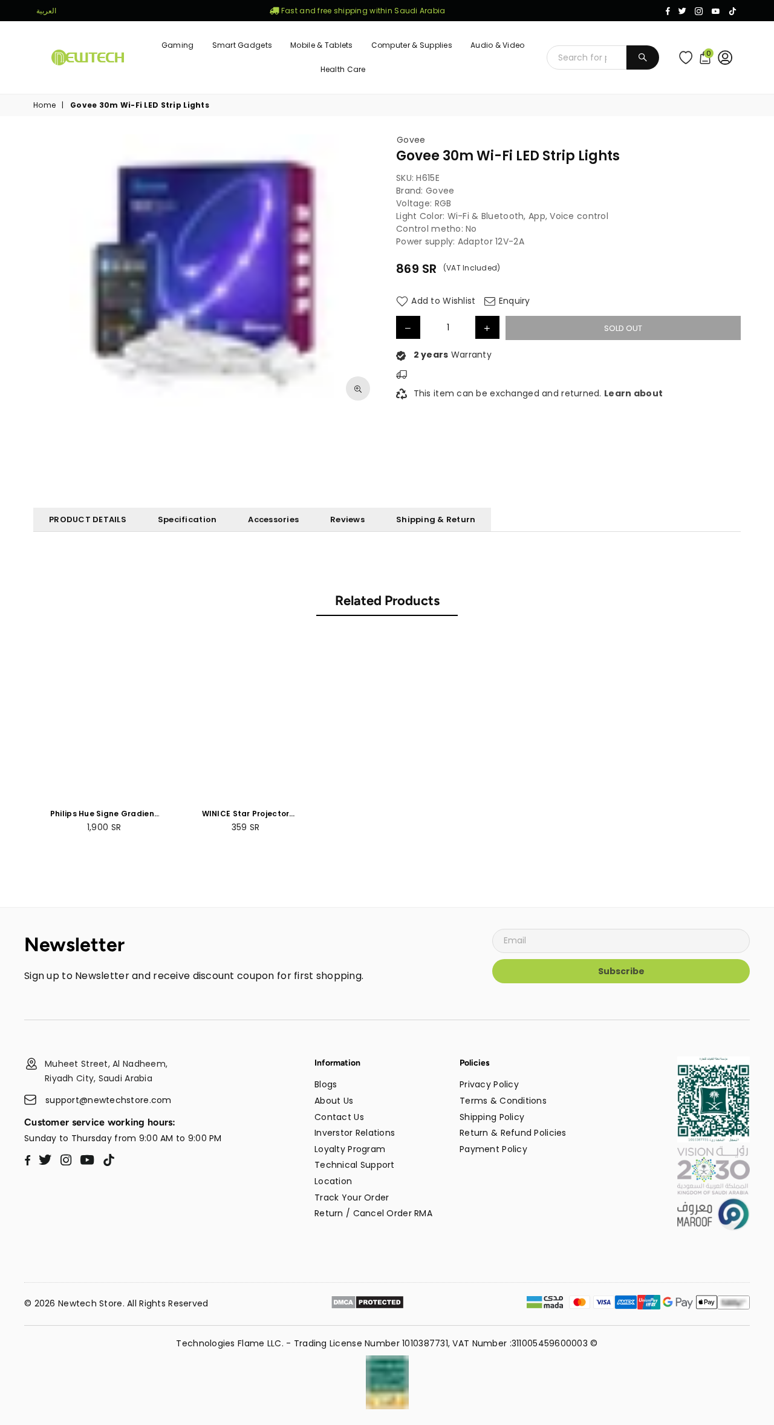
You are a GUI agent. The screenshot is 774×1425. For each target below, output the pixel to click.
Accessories (273, 519)
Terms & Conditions (503, 1101)
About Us (333, 1101)
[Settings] (728, 57)
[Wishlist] (688, 57)
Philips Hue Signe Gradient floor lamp (104, 814)
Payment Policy (493, 1149)
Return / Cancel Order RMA (373, 1213)
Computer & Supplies (411, 45)
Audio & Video (497, 45)
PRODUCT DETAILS (87, 519)
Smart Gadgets (242, 45)
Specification (187, 519)
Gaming (177, 45)
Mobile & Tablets (321, 45)
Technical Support (354, 1165)
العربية (46, 10)
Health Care (343, 69)
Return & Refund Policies (513, 1133)
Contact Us (339, 1117)
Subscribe (621, 971)
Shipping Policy (492, 1117)
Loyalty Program (349, 1149)
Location (333, 1181)
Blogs (325, 1084)
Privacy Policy (489, 1084)
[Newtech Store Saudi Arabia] (713, 1139)
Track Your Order (351, 1197)
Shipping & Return (435, 519)
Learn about (633, 393)
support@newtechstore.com (108, 1100)
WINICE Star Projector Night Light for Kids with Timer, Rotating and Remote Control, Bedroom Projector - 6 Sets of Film (246, 814)
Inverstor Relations (354, 1133)
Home (44, 105)
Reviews (347, 519)
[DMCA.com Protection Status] (367, 1304)
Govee (411, 140)
